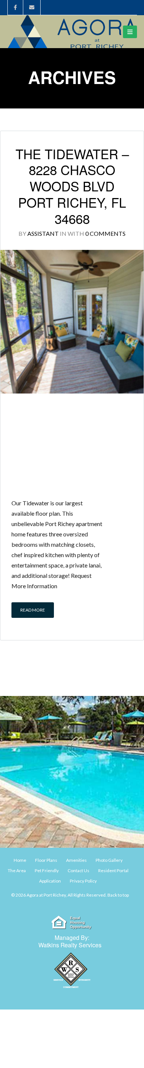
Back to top (118, 895)
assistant (43, 233)
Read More (32, 610)
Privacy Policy (83, 881)
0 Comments (105, 233)
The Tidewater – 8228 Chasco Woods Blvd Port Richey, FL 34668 (72, 186)
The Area (17, 870)
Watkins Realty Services (70, 945)
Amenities (76, 860)
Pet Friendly (47, 870)
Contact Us (78, 870)
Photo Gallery (109, 860)
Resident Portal (113, 870)
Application (50, 881)
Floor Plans (46, 860)
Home (20, 860)
